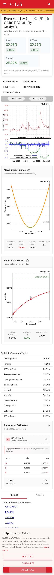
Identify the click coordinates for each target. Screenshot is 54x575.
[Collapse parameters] (48, 425)
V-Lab (16, 4)
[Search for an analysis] (49, 4)
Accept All (27, 570)
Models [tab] (14, 495)
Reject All (28, 556)
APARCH (9, 517)
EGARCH (9, 512)
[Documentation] (47, 18)
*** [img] (47, 463)
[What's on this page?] (35, 18)
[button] (27, 439)
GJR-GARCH (11, 506)
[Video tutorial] (41, 18)
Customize (28, 563)
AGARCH (9, 523)
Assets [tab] (40, 495)
